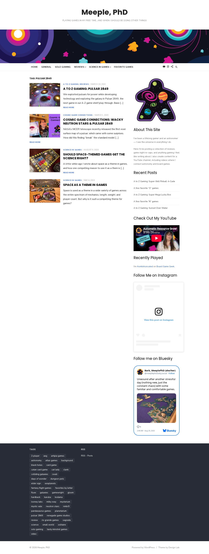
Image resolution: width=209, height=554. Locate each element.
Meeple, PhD (104, 12)
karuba (47, 497)
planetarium (61, 510)
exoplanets (50, 483)
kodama (59, 497)
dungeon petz (57, 478)
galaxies (44, 492)
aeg (45, 455)
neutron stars (52, 506)
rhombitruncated (145, 266)
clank (66, 469)
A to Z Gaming (71, 84)
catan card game (39, 469)
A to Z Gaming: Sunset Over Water (151, 208)
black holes (36, 465)
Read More (68, 107)
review (34, 520)
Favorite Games (123, 66)
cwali (54, 474)
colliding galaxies (39, 474)
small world (48, 524)
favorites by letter (64, 488)
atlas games (51, 460)
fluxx (33, 492)
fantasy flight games (41, 488)
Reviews (79, 66)
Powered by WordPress (143, 547)
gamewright (58, 492)
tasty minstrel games (57, 529)
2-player (35, 455)
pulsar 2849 (37, 515)
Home (34, 66)
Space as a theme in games (85, 185)
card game (51, 465)
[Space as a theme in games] (45, 191)
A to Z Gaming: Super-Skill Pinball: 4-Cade (154, 181)
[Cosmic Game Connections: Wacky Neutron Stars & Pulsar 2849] (45, 126)
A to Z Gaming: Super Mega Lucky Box (152, 194)
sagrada (67, 520)
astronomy (36, 460)
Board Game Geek (165, 266)
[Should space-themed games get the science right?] (45, 161)
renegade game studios (58, 515)
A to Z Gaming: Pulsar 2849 (85, 89)
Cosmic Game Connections (78, 115)
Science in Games (99, 66)
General (46, 66)
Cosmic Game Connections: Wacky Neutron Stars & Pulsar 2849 (93, 122)
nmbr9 (66, 506)
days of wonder (39, 478)
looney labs (37, 501)
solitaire (62, 524)
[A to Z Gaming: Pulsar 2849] (45, 95)
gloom (71, 492)
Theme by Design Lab (168, 547)
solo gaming (37, 529)
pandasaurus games (41, 510)
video (33, 533)
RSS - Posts (87, 455)
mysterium (65, 501)
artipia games (57, 455)
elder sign (36, 483)
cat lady (55, 469)
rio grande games (50, 520)
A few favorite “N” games (146, 201)
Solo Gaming (63, 66)
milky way (51, 501)
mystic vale (36, 506)
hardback (35, 497)
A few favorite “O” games (146, 188)
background (67, 460)
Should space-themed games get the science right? (94, 156)
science (35, 524)
